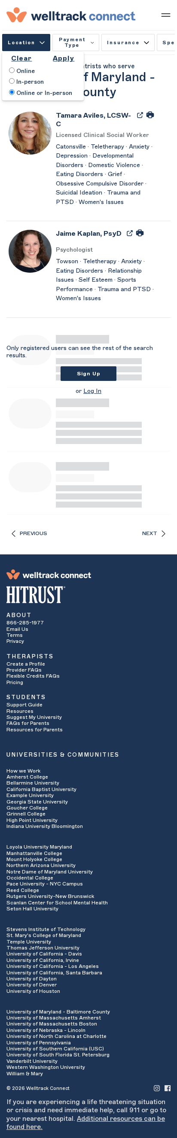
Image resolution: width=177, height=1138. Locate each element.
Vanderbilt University (32, 1061)
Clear (21, 58)
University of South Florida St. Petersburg (58, 1054)
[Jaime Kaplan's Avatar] (30, 250)
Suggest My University (34, 717)
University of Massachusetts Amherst (53, 1017)
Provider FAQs (24, 669)
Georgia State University (37, 801)
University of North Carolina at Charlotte (56, 1036)
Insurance (123, 42)
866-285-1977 (25, 622)
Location (21, 42)
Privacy (15, 641)
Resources (20, 711)
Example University (30, 795)
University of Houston (33, 991)
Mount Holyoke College (34, 859)
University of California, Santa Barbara (54, 972)
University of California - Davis (44, 953)
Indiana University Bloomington (44, 826)
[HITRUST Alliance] (88, 594)
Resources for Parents (34, 729)
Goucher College (27, 807)
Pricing (14, 682)
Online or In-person (43, 93)
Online (25, 71)
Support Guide (24, 704)
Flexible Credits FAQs (33, 676)
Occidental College (29, 877)
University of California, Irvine (42, 960)
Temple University (28, 941)
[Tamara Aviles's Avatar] (30, 132)
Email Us (17, 629)
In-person (29, 82)
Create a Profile (25, 663)
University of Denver (31, 984)
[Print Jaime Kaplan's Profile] (139, 232)
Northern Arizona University (41, 865)
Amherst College (27, 776)
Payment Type (72, 42)
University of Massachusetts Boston (51, 1023)
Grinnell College (26, 813)
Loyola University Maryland (39, 846)
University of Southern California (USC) (55, 1048)
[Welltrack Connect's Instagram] (157, 1088)
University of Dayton (31, 978)
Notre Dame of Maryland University (49, 871)
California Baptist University (41, 789)
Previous (33, 533)
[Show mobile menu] (166, 14)
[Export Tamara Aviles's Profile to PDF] (141, 114)
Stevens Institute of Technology (45, 929)
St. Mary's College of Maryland (43, 935)
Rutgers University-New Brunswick (50, 896)
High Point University (32, 820)
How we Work (23, 770)
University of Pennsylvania (38, 1042)
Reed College (22, 890)
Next (149, 533)
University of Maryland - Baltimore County (58, 1011)
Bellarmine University (32, 782)
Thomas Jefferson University (42, 947)
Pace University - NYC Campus (44, 883)
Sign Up (89, 373)
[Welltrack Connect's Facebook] (168, 1088)
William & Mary (24, 1073)
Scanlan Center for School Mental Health (57, 902)
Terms (14, 635)
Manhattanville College (34, 853)
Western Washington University (45, 1067)
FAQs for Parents (27, 723)
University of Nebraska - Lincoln (45, 1030)
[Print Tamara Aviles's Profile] (150, 114)
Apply (63, 58)
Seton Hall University (32, 908)
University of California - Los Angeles (52, 966)
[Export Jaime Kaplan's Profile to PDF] (130, 232)
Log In (92, 391)
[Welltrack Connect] (70, 14)
